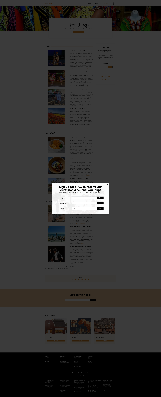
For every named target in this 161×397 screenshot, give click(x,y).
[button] (106, 184)
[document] (80, 198)
